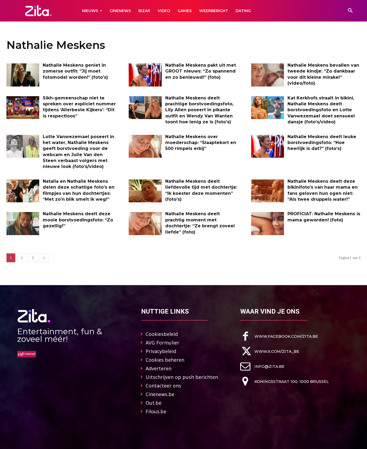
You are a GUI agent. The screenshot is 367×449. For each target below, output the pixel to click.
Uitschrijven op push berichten (182, 377)
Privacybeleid (161, 351)
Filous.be (156, 411)
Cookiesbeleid (162, 334)
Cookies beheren (165, 360)
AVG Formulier (162, 342)
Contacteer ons (163, 385)
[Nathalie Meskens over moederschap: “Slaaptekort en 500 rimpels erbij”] (145, 146)
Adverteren (158, 368)
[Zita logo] (38, 10)
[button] (350, 11)
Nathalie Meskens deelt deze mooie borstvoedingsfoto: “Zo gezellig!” (78, 219)
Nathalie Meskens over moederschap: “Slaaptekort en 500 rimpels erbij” (200, 142)
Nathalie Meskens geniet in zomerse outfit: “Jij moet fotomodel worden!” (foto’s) (75, 71)
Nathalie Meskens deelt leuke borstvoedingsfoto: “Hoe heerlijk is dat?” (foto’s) (321, 142)
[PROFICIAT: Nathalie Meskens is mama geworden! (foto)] (267, 223)
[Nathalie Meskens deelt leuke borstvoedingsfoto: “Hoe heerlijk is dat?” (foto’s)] (267, 146)
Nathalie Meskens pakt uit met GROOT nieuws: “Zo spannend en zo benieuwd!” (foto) (200, 71)
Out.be (153, 403)
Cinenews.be (160, 394)
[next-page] (44, 257)
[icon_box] (279, 336)
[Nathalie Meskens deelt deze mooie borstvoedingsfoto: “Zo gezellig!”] (22, 223)
